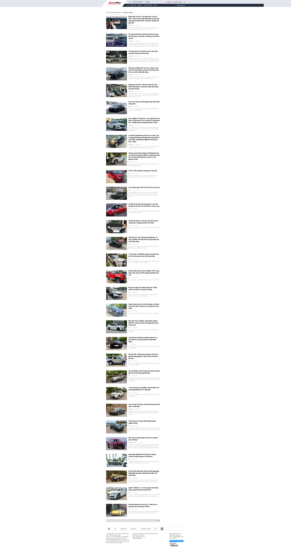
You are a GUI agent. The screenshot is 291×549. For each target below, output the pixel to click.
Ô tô (128, 5)
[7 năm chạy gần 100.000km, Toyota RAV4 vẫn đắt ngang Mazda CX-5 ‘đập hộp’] (116, 393)
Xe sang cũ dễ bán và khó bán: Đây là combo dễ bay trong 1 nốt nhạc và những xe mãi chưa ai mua (143, 36)
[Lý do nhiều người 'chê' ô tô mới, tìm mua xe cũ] (116, 193)
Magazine (169, 2)
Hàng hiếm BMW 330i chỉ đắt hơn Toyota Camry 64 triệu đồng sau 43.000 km (142, 455)
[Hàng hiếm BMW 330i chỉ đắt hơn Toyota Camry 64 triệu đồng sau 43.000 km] (116, 460)
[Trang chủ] (109, 529)
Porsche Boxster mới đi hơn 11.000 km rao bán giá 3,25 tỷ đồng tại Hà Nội (142, 505)
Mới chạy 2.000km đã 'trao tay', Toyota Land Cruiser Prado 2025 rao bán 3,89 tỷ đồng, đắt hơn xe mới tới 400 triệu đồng (143, 70)
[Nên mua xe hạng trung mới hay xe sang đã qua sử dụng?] (116, 443)
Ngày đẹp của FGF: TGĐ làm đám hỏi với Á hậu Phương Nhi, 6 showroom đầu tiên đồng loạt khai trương (143, 87)
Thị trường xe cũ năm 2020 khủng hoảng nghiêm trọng (142, 422)
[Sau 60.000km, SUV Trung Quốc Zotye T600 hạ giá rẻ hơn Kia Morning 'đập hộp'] (116, 376)
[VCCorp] (174, 545)
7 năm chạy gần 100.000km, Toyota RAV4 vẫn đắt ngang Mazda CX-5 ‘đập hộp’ (143, 389)
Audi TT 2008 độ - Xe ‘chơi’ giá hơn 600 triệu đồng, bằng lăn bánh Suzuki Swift (143, 489)
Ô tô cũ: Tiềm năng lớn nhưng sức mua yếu (142, 171)
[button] (162, 529)
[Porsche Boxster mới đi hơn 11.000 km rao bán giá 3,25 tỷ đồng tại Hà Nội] (116, 510)
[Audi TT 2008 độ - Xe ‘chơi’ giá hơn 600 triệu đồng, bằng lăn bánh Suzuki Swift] (116, 493)
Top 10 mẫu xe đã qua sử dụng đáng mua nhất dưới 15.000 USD (144, 405)
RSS (155, 529)
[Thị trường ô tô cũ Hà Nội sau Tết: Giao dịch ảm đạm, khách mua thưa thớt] (116, 57)
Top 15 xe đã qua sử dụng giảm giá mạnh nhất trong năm (143, 103)
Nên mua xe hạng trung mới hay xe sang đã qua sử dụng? (143, 439)
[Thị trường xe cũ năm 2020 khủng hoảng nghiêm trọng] (116, 426)
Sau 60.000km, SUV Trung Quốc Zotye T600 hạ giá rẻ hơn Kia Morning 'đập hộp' (144, 372)
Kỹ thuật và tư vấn (148, 5)
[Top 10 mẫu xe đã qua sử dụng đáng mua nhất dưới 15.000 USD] (116, 410)
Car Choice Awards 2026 (137, 2)
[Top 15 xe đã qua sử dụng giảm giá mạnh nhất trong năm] (116, 107)
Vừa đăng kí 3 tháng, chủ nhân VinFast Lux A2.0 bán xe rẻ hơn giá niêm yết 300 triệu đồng (142, 340)
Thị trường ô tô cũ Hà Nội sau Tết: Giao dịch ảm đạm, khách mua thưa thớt (143, 52)
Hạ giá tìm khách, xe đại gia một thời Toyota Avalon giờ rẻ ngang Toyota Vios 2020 (143, 222)
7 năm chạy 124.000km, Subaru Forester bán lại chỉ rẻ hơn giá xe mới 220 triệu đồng (143, 255)
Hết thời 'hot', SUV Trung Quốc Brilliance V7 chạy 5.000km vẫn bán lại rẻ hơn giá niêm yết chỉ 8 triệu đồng (143, 239)
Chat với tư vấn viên (177, 541)
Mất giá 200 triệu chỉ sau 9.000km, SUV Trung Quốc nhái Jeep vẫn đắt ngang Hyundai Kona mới (143, 273)
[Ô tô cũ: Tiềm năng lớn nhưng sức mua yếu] (116, 176)
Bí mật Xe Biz (182, 5)
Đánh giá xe (133, 5)
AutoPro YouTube (178, 2)
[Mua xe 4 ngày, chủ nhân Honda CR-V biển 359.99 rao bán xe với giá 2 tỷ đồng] (116, 293)
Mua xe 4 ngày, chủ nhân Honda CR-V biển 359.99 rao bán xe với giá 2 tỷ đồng (142, 288)
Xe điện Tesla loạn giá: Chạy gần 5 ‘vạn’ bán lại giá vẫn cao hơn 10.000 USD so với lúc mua (143, 205)
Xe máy (155, 5)
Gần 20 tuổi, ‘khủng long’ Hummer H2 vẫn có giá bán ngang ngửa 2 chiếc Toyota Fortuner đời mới (143, 356)
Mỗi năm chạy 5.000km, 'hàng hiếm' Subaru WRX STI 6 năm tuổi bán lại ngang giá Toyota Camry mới (143, 323)
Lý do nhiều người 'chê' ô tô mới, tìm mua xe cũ (144, 187)
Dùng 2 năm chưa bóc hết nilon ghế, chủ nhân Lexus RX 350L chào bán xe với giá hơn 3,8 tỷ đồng (143, 306)
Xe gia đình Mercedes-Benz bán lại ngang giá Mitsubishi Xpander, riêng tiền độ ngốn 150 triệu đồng (143, 473)
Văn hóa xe (139, 5)
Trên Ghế (147, 2)
